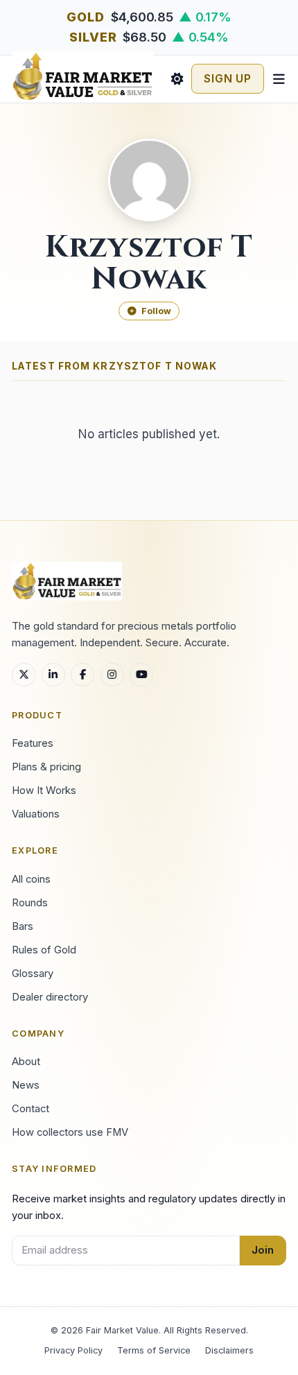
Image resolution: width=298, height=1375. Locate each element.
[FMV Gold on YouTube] (141, 674)
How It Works (44, 790)
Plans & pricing (46, 767)
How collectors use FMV (70, 1132)
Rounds (30, 903)
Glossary (32, 973)
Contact (30, 1108)
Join (263, 1250)
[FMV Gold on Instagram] (112, 674)
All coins (31, 879)
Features (32, 743)
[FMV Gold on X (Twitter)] (23, 674)
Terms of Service (154, 1350)
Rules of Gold (44, 950)
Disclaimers (229, 1350)
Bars (22, 926)
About (26, 1061)
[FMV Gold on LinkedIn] (53, 674)
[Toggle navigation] (278, 79)
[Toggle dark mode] (177, 79)
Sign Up (228, 78)
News (26, 1085)
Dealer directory (50, 997)
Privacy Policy (73, 1350)
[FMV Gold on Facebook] (82, 674)
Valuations (36, 814)
